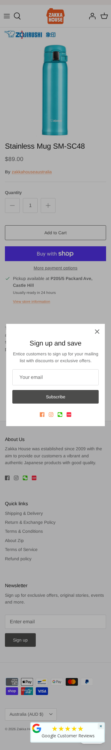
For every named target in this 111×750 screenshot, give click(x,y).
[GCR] (36, 728)
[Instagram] (51, 414)
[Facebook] (42, 414)
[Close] (97, 331)
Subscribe (55, 396)
